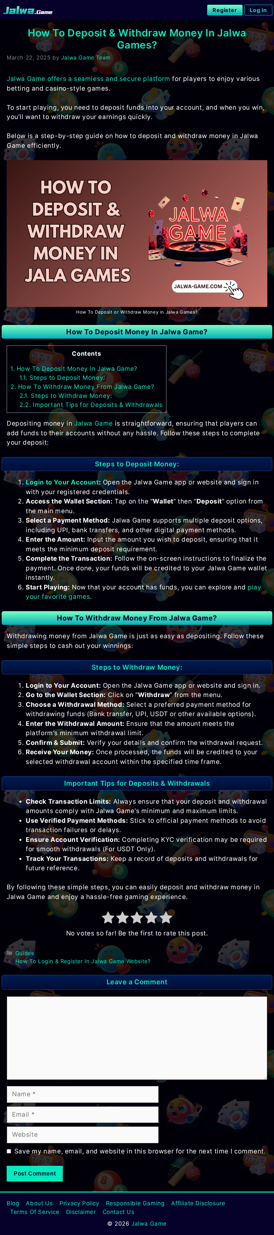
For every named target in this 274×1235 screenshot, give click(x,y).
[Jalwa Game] (27, 10)
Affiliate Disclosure (198, 1203)
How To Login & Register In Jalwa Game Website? (83, 961)
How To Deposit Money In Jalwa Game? (73, 368)
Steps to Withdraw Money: (65, 395)
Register (225, 10)
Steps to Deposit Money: (62, 377)
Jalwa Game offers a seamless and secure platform (88, 79)
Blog (13, 1203)
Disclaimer (81, 1212)
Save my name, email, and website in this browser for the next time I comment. (140, 1151)
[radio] (108, 919)
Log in (258, 10)
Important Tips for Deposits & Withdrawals (91, 404)
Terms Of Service (34, 1212)
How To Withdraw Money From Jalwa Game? (82, 386)
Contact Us (119, 1212)
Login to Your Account (62, 482)
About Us (39, 1203)
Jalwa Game (93, 423)
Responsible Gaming (135, 1203)
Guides (24, 953)
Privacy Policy (79, 1203)
